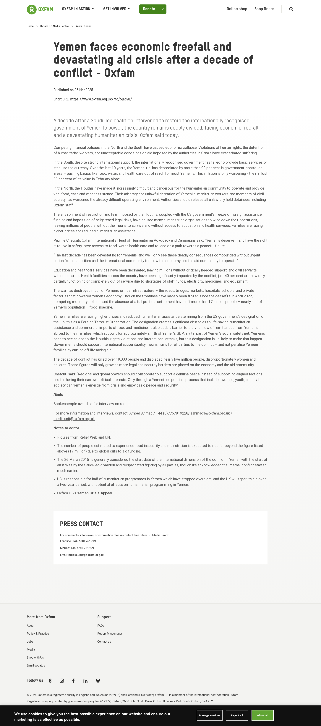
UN (107, 437)
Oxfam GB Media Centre (54, 26)
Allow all (262, 715)
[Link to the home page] (40, 9)
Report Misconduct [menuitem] (109, 633)
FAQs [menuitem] (100, 625)
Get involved (114, 9)
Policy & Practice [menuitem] (38, 633)
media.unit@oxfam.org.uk (74, 419)
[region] (160, 715)
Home (30, 26)
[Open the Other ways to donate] (162, 9)
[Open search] (289, 9)
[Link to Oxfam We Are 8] (51, 680)
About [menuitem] (30, 625)
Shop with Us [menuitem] (35, 657)
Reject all (237, 715)
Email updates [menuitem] (36, 665)
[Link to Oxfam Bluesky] (98, 680)
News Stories (83, 26)
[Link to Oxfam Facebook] (74, 680)
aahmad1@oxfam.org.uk (210, 413)
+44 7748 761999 (84, 541)
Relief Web (88, 437)
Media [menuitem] (31, 649)
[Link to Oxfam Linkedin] (86, 681)
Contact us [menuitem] (104, 641)
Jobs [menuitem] (30, 641)
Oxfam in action (76, 9)
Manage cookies (209, 715)
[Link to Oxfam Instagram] (61, 680)
